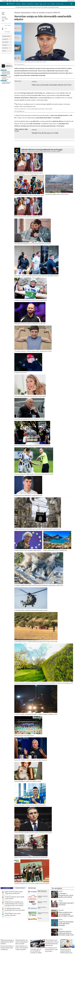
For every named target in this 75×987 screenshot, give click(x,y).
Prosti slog (51, 7)
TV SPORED (4, 0)
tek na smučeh (5, 42)
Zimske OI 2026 (20, 7)
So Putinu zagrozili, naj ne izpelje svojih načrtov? (14, 897)
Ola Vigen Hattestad (6, 36)
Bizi (8, 0)
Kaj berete (7, 888)
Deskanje (57, 7)
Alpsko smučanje (32, 7)
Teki (42, 7)
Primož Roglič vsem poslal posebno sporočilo (12, 914)
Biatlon (46, 7)
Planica (26, 7)
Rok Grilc (4, 50)
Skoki (39, 7)
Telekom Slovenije (70, 0)
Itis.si (16, 0)
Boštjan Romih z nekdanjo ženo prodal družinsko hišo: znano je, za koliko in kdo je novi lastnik (14, 903)
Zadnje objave (20, 888)
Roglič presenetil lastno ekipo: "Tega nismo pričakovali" (14, 892)
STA (3, 14)
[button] (2, 4)
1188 (19, 0)
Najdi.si (12, 0)
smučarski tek (5, 39)
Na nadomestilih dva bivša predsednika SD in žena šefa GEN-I (15, 909)
